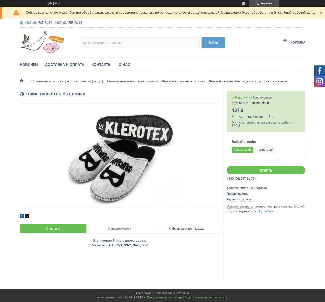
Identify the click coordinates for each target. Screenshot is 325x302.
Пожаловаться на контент (164, 297)
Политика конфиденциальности (206, 297)
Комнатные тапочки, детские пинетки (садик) (68, 81)
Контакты (102, 64)
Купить (266, 170)
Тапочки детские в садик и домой (132, 81)
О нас (124, 64)
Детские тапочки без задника (231, 81)
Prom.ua (183, 293)
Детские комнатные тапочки (183, 81)
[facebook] (22, 216)
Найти (213, 42)
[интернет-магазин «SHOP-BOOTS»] (50, 42)
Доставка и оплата (64, 64)
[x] (27, 216)
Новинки (29, 64)
